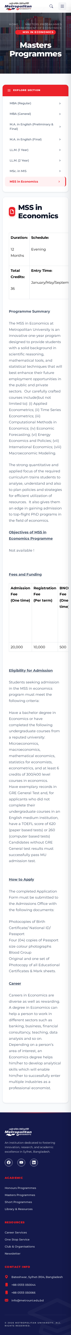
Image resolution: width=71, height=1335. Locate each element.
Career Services (16, 1232)
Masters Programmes (43, 24)
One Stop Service (17, 1239)
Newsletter (13, 1253)
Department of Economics (38, 28)
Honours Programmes (20, 1188)
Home (14, 24)
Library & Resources (19, 1209)
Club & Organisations (20, 1246)
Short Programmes (18, 1202)
